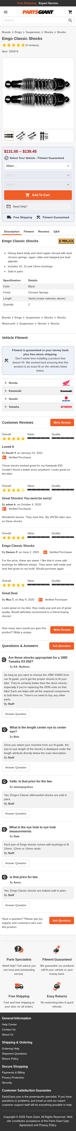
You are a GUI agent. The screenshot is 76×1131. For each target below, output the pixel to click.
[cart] (70, 12)
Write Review (62, 422)
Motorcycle (8, 323)
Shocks (48, 32)
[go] (70, 20)
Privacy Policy (47, 1125)
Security (7, 1082)
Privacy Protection (13, 1077)
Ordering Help (10, 1048)
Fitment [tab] (29, 231)
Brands (6, 32)
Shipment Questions (14, 1053)
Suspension (33, 32)
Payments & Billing (13, 1072)
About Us (7, 1034)
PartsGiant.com (11, 1096)
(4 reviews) (32, 45)
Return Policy (10, 1058)
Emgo (18, 32)
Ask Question (62, 645)
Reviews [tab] (43, 231)
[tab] (9, 136)
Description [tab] (11, 231)
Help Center (9, 1024)
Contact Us (9, 1029)
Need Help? (20, 206)
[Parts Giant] (38, 12)
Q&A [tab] (57, 231)
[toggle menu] (5, 12)
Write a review (22, 632)
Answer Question (15, 713)
